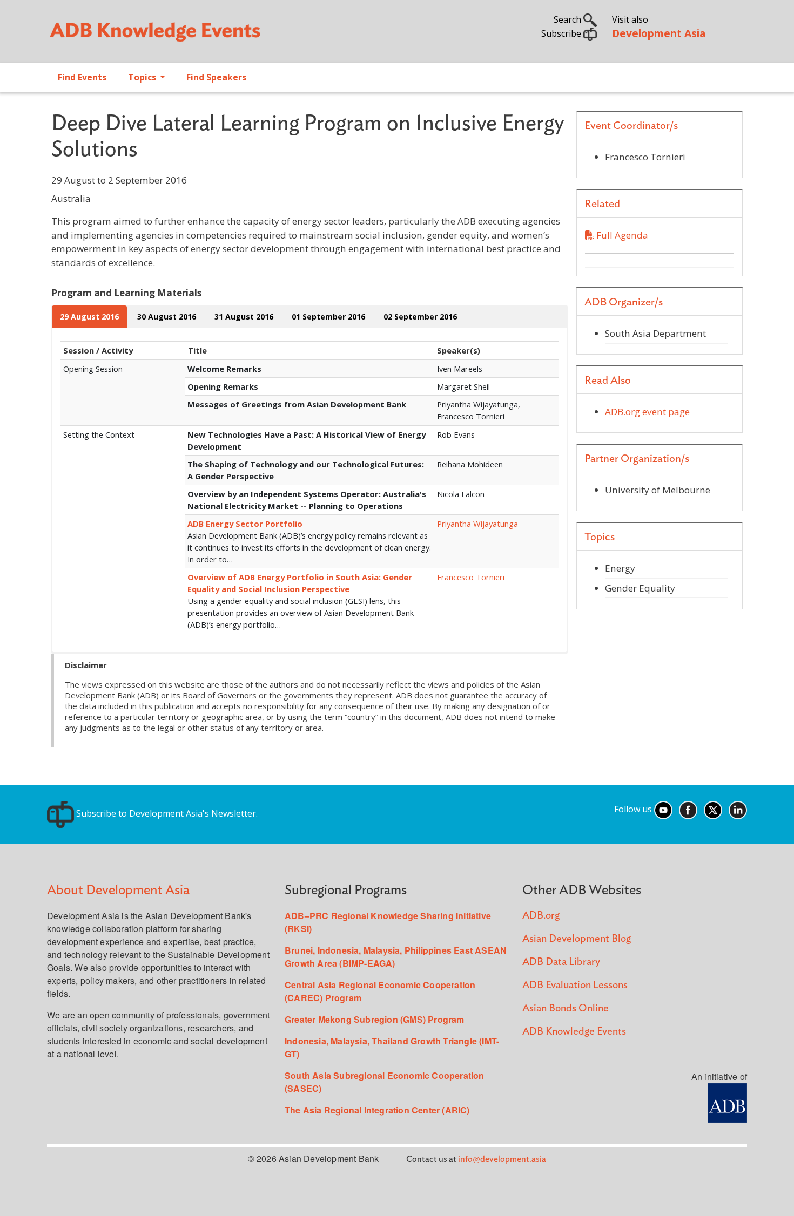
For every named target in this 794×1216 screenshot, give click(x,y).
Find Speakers (216, 77)
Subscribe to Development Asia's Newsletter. (166, 813)
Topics (143, 77)
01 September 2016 (328, 316)
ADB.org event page (647, 411)
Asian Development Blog (576, 939)
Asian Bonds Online (565, 1008)
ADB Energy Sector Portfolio (244, 523)
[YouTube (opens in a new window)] (663, 809)
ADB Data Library (561, 962)
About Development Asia (118, 890)
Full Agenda (621, 235)
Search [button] (568, 19)
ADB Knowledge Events (574, 1032)
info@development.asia (502, 1159)
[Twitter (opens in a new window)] (713, 809)
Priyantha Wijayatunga (477, 523)
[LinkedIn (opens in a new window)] (738, 809)
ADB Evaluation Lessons (575, 985)
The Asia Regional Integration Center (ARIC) (377, 1110)
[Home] (217, 36)
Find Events (82, 77)
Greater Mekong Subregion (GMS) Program (375, 1019)
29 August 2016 (89, 316)
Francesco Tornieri (470, 577)
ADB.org (541, 916)
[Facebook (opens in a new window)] (688, 809)
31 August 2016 (243, 316)
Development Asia (658, 33)
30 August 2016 (166, 316)
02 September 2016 (420, 316)
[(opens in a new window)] (727, 1102)
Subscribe (562, 33)
